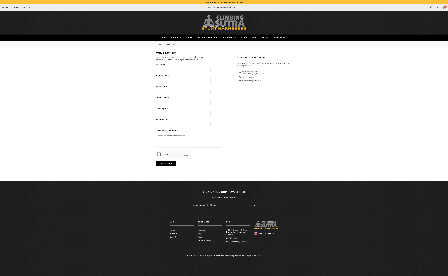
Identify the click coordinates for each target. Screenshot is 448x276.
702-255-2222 (248, 77)
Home (158, 44)
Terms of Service (205, 240)
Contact (173, 237)
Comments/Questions (167, 130)
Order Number (162, 97)
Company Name (163, 108)
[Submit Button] (252, 205)
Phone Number (162, 75)
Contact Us (169, 44)
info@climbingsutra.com (251, 81)
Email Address (163, 86)
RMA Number (162, 119)
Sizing (200, 237)
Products (173, 233)
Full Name (160, 64)
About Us (201, 230)
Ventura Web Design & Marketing (248, 255)
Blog (199, 233)
